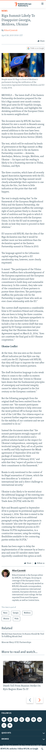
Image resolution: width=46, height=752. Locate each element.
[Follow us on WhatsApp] (4, 725)
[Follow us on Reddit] (9, 719)
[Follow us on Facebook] (33, 719)
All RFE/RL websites (8, 749)
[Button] (41, 41)
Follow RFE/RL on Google (28, 749)
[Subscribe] (9, 725)
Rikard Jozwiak (11, 30)
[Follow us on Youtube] (4, 719)
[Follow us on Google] (21, 719)
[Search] (42, 749)
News (4, 11)
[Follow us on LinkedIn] (39, 719)
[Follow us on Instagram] (15, 719)
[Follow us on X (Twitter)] (27, 719)
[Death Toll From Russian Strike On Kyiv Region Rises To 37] (23, 672)
